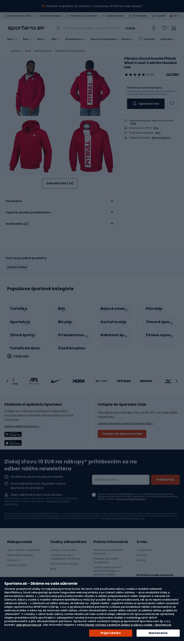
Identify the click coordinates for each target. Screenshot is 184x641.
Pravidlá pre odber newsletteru (105, 560)
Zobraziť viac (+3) (59, 183)
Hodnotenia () (17, 224)
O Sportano (144, 550)
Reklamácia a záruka (64, 563)
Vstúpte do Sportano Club (122, 434)
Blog (53, 569)
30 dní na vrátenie (50, 15)
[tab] (60, 201)
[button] (8, 381)
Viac (133, 123)
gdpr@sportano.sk (29, 625)
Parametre (14, 201)
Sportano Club (115, 15)
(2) (152, 74)
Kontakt (160, 15)
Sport (28, 50)
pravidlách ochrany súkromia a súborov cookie (122, 518)
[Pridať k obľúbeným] (172, 104)
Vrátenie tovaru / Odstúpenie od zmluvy (65, 556)
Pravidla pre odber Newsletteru (131, 499)
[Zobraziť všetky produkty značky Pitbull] (172, 74)
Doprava (13, 560)
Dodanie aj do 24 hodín (83, 15)
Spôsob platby (17, 565)
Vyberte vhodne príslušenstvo (28, 212)
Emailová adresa (106, 480)
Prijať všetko (111, 633)
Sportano (16, 50)
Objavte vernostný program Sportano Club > (126, 423)
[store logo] (26, 28)
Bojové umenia (43, 50)
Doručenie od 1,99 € (20, 15)
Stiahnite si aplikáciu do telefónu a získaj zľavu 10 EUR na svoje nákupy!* (94, 6)
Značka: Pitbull (17, 267)
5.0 (148, 74)
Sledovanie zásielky (20, 555)
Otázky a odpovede (63, 550)
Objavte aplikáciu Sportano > (22, 426)
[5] (135, 74)
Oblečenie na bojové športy (70, 50)
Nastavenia (158, 633)
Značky (125, 39)
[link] (154, 28)
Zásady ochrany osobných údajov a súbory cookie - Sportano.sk (128, 625)
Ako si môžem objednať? (23, 550)
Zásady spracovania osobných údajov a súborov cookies (107, 570)
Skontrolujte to (161, 137)
